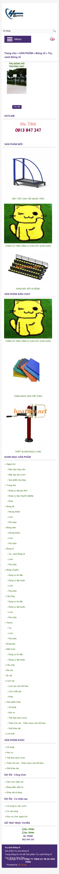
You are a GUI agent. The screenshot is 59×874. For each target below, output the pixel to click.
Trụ (9, 628)
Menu (17, 39)
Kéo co (11, 712)
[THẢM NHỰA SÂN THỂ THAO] (28, 393)
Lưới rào (9, 681)
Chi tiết (17, 107)
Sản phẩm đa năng (16, 480)
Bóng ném (10, 527)
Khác (10, 501)
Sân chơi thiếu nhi (14, 782)
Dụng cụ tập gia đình (17, 490)
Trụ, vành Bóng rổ (16, 554)
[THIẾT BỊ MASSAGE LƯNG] (28, 448)
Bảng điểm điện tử (14, 787)
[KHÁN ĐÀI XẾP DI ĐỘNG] (28, 285)
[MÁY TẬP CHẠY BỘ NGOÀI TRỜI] (28, 195)
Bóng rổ (9, 549)
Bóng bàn (10, 644)
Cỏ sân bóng (11, 811)
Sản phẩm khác (13, 702)
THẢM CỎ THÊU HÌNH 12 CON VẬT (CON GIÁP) (28, 246)
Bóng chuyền (12, 570)
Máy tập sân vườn (16, 475)
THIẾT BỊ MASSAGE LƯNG (28, 452)
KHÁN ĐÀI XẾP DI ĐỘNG (28, 289)
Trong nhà (10, 485)
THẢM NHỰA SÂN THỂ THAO (28, 396)
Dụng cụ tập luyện (16, 580)
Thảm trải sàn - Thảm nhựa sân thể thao (26, 723)
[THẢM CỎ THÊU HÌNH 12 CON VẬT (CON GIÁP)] (28, 242)
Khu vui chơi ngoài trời (16, 816)
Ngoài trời (10, 464)
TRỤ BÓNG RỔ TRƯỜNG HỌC (17, 65)
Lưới (10, 517)
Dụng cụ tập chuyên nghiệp (20, 496)
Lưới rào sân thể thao (17, 686)
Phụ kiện (12, 522)
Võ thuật (11, 707)
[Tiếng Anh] (52, 40)
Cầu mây (10, 665)
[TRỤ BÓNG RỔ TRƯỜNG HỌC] (16, 81)
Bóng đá (9, 506)
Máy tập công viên (16, 469)
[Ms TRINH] (28, 829)
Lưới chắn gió (14, 691)
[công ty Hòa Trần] (29, 13)
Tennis (9, 623)
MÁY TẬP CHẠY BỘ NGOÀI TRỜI (28, 199)
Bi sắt (8, 675)
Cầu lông (10, 596)
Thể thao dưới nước (17, 718)
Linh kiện (10, 734)
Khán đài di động (13, 792)
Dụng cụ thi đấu (15, 575)
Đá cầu (9, 670)
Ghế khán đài (14, 728)
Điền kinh (10, 649)
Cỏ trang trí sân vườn (15, 806)
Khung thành (13, 512)
